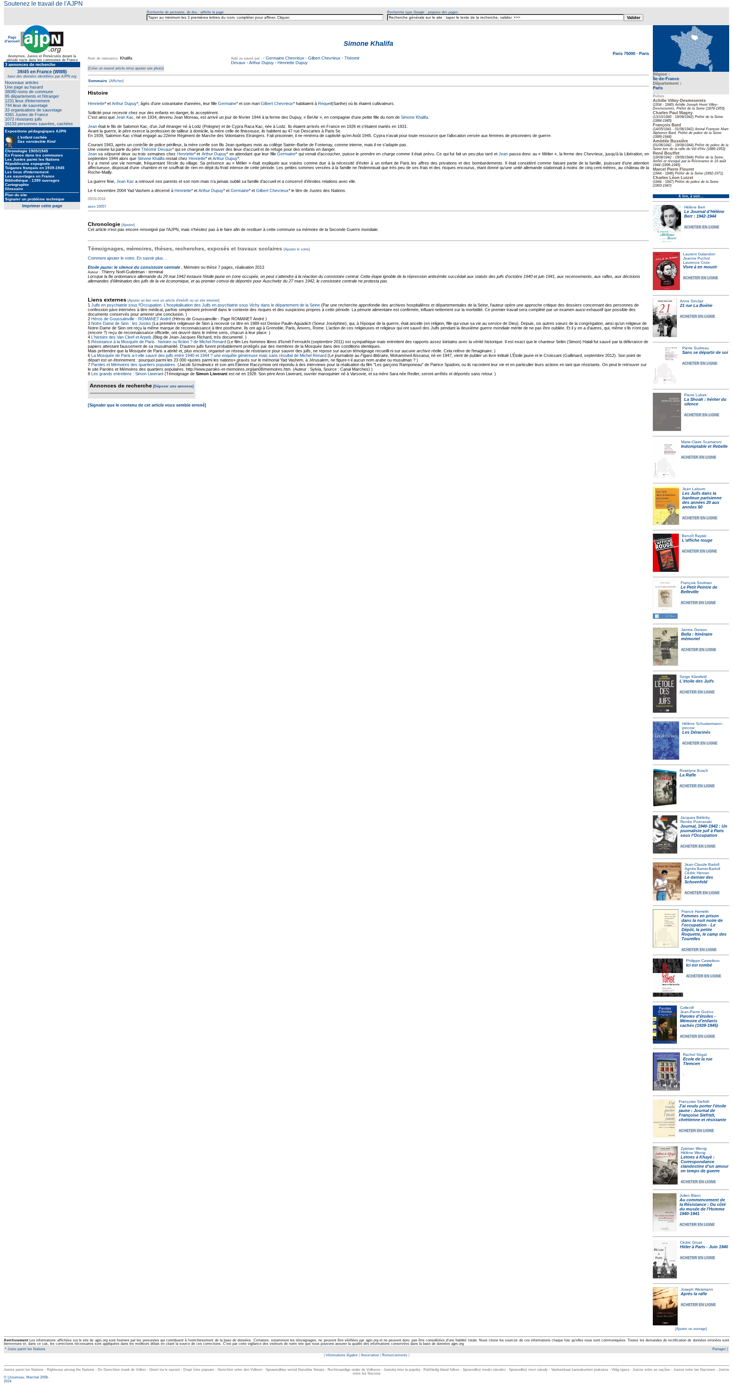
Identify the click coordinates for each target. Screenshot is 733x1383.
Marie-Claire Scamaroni (701, 442)
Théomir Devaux (156, 149)
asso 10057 (97, 206)
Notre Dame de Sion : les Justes (121, 323)
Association (370, 1355)
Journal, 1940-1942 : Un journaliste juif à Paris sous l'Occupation (703, 831)
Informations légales (342, 1355)
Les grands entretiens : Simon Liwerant (127, 373)
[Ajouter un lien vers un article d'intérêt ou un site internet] (174, 300)
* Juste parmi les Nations (24, 1349)
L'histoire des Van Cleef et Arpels (121, 337)
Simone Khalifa (414, 117)
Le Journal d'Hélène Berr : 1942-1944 (704, 213)
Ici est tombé (699, 965)
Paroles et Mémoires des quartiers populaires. (133, 364)
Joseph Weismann (697, 1289)
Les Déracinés (696, 732)
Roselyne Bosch (694, 770)
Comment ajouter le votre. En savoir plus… (127, 258)
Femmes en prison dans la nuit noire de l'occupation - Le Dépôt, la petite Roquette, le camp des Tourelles (704, 927)
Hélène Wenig (693, 1153)
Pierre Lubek (695, 395)
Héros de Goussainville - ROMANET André (131, 318)
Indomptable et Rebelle (704, 446)
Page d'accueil (12, 39)
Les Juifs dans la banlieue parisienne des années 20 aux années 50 (702, 500)
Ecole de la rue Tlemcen (697, 1061)
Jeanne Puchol (696, 258)
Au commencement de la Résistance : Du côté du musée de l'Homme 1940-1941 (703, 1206)
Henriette (96, 103)
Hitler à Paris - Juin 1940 (704, 1246)
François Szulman (696, 583)
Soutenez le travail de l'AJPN (43, 3)
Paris (658, 88)
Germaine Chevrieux (285, 58)
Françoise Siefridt (694, 1101)
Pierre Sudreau (695, 348)
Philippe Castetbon (703, 961)
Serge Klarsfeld (693, 677)
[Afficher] (116, 81)
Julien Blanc (690, 1195)
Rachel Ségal (695, 1054)
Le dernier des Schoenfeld (699, 879)
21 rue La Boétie (696, 305)
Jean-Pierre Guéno (697, 1012)
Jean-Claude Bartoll (702, 864)
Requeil (325, 103)
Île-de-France (666, 78)
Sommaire (97, 81)
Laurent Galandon (699, 254)
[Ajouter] (128, 225)
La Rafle (688, 775)
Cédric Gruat (691, 1242)
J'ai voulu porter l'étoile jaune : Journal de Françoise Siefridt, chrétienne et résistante (702, 1113)
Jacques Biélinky (695, 817)
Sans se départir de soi (705, 352)
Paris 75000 (624, 53)
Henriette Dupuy (293, 62)
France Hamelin (695, 911)
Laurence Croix (696, 262)
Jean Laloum (693, 489)
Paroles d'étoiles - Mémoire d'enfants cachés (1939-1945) (699, 1021)
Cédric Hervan (697, 873)
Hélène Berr (694, 207)
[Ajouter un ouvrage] (691, 1329)
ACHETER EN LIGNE (701, 227)
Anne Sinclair (691, 301)
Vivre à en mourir (700, 267)
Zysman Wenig (694, 1148)
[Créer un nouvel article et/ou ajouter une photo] (126, 68)
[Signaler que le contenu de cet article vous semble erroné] (147, 405)
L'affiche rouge (697, 540)
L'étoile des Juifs (697, 681)
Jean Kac (125, 117)
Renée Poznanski (696, 822)
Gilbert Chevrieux (324, 58)
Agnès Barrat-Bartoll (702, 869)
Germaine (227, 103)
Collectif (687, 1007)
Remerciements (394, 1355)
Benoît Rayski (694, 536)
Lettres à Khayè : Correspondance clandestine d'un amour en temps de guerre (704, 1164)
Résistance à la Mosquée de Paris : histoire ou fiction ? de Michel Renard (158, 341)
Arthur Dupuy (261, 62)
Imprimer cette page (42, 205)
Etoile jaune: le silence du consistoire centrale (134, 267)
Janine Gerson (694, 630)
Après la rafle (694, 1293)
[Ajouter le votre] (297, 249)
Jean (92, 126)
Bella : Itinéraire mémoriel (696, 636)
